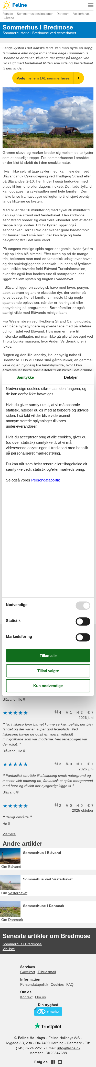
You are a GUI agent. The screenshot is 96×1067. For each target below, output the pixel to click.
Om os (40, 997)
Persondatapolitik (34, 984)
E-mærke (48, 1011)
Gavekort (27, 972)
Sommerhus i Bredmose (22, 944)
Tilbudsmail (47, 972)
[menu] (90, 5)
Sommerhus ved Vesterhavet (48, 879)
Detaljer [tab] (71, 377)
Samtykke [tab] (25, 377)
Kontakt (26, 997)
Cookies (57, 984)
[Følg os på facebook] (53, 1062)
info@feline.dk (68, 1048)
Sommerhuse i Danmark (43, 906)
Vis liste (9, 949)
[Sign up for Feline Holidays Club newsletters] (60, 1062)
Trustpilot (48, 1025)
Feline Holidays (48, 5)
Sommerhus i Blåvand (42, 853)
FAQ (69, 984)
